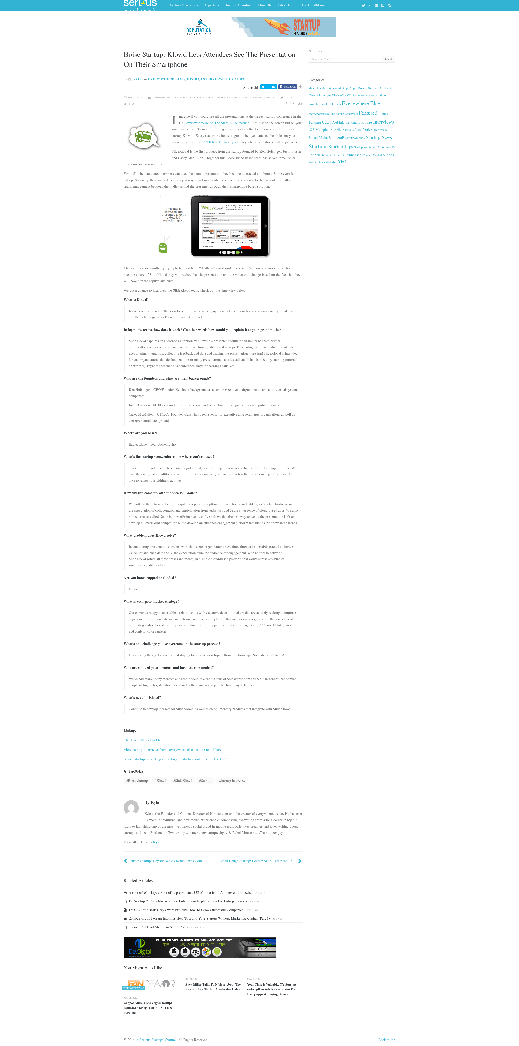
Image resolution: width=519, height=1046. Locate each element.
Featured (368, 112)
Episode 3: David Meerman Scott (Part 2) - (166, 926)
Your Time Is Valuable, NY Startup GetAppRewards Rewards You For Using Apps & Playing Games (271, 989)
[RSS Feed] (383, 5)
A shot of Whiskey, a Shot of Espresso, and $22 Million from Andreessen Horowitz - (198, 892)
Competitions (377, 95)
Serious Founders (238, 5)
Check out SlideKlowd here (144, 740)
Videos (388, 154)
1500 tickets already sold (222, 141)
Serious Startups (182, 5)
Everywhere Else (166, 79)
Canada (313, 95)
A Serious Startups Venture (156, 1039)
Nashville (348, 130)
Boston (362, 88)
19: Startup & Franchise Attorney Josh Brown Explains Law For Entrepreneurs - (194, 901)
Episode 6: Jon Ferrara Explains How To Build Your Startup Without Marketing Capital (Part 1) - (206, 918)
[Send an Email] (377, 5)
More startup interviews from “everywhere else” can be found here (173, 749)
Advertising (287, 5)
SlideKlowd (183, 780)
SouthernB (336, 137)
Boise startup (138, 780)
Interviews (212, 79)
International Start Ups (355, 122)
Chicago (325, 94)
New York (362, 129)
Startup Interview (233, 780)
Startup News (379, 137)
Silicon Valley (379, 130)
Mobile (336, 129)
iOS (311, 129)
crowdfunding (317, 104)
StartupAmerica (355, 138)
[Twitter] (364, 5)
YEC (342, 161)
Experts (210, 5)
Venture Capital (372, 155)
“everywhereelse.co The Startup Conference (217, 122)
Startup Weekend (364, 147)
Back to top (386, 1039)
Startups (235, 79)
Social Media (318, 137)
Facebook (290, 86)
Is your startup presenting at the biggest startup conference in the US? (175, 758)
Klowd (161, 780)
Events (336, 104)
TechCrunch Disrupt (330, 155)
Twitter (271, 86)
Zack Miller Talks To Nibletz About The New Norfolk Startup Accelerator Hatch (213, 986)
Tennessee (353, 154)
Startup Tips (340, 146)
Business (373, 88)
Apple (353, 88)
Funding (315, 122)
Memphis (322, 129)
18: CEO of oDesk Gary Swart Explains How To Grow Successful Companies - (193, 909)
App (345, 88)
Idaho (193, 79)
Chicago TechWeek (343, 95)
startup (206, 780)
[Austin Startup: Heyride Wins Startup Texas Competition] (126, 860)
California (386, 88)
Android (335, 87)
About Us (265, 5)
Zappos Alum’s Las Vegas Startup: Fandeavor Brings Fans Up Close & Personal (148, 1007)
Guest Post (330, 122)
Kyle (137, 79)
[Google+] (370, 5)
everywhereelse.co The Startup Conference (333, 114)
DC (328, 103)
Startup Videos (313, 5)
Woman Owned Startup (323, 162)
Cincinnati (361, 95)
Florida (383, 113)
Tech (312, 154)
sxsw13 (390, 147)
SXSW (380, 147)
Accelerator (318, 88)
